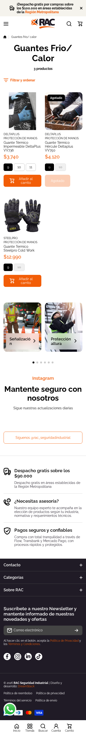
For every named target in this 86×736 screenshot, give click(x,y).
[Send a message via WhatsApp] (9, 709)
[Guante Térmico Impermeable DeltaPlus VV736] (22, 111)
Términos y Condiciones (24, 644)
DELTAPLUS (11, 134)
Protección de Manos (20, 138)
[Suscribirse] (76, 630)
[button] (80, 23)
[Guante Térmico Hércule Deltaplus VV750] (64, 111)
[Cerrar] (81, 8)
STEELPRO (11, 238)
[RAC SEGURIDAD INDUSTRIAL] (43, 23)
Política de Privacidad (64, 640)
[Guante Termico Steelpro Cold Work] (22, 215)
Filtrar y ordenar (22, 80)
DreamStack (26, 686)
